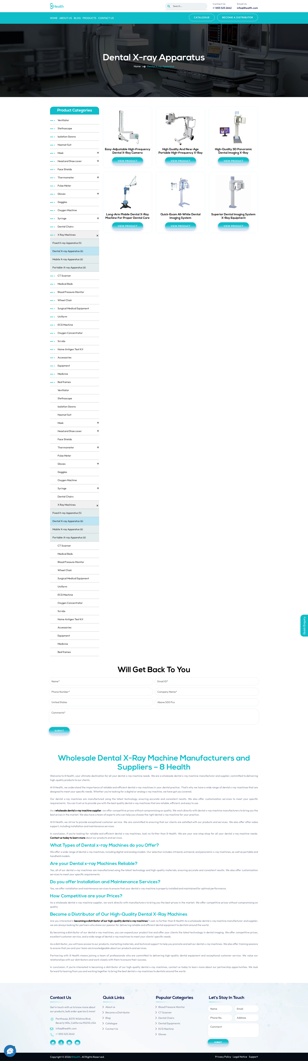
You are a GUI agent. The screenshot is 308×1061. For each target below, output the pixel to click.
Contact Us (106, 18)
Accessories (64, 357)
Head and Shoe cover (70, 161)
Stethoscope (65, 128)
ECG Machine (65, 324)
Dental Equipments (169, 1023)
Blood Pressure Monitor (71, 292)
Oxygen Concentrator (70, 332)
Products (89, 18)
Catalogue (202, 17)
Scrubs (61, 341)
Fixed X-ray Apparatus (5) (66, 242)
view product (127, 160)
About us (65, 18)
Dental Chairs (65, 226)
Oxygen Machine (67, 210)
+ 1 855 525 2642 (65, 1033)
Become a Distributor (237, 17)
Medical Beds (65, 283)
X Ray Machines (67, 234)
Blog (77, 18)
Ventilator (63, 120)
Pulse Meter (64, 185)
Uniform (62, 316)
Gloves (61, 193)
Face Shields (65, 169)
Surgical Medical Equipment (73, 308)
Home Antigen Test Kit (70, 349)
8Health (75, 1056)
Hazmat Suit (64, 144)
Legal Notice (240, 1056)
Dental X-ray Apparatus (160, 66)
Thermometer (66, 177)
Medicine (63, 373)
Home (53, 18)
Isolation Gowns (67, 136)
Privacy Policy (223, 1056)
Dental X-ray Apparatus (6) (67, 251)
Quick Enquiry (304, 626)
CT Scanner (64, 275)
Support (253, 1056)
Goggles (62, 202)
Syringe (62, 218)
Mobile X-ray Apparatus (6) (67, 259)
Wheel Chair (65, 300)
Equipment (64, 365)
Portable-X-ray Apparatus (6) (69, 267)
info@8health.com (66, 1028)
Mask (61, 152)
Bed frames (64, 382)
